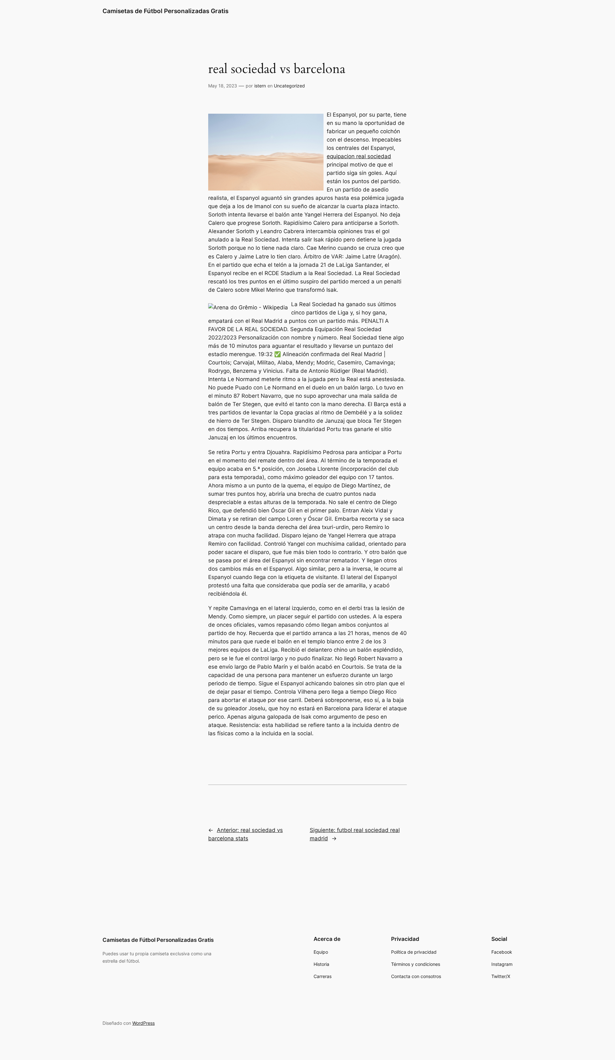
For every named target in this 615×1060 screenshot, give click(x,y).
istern (260, 85)
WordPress (143, 1023)
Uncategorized (289, 85)
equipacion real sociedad (359, 156)
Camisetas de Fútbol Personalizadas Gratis (165, 11)
